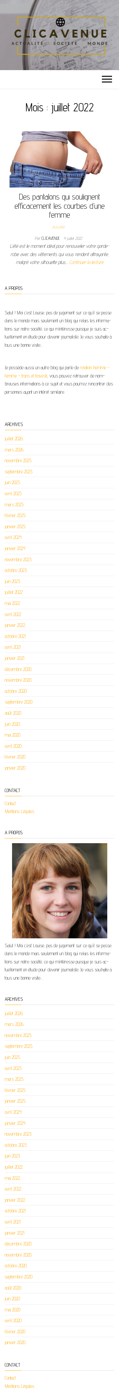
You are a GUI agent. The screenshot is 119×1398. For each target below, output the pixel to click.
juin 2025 (12, 482)
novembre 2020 (18, 680)
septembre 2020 (18, 702)
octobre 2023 (16, 570)
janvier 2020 (15, 768)
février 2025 (15, 515)
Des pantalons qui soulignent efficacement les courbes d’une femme (60, 206)
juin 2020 (12, 724)
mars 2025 (14, 505)
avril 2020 (13, 746)
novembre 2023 (18, 559)
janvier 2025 (15, 526)
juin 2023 (12, 581)
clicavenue (51, 238)
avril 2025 (13, 493)
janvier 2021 (14, 658)
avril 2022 (13, 614)
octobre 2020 (16, 691)
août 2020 (13, 713)
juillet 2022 (14, 592)
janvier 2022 (15, 625)
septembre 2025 (18, 472)
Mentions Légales (19, 811)
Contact (10, 803)
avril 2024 (13, 537)
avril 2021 (13, 647)
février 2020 (15, 757)
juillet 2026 (14, 439)
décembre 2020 (18, 669)
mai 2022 (12, 603)
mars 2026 (14, 450)
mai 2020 (12, 735)
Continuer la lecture (86, 262)
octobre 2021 (15, 636)
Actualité (58, 226)
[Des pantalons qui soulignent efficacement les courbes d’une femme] (59, 159)
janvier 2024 (15, 548)
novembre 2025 (18, 460)
